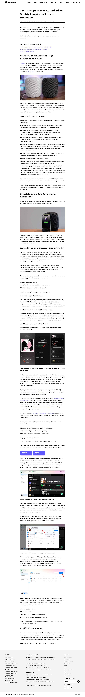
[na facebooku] (68, 687)
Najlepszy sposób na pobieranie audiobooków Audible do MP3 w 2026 (40, 660)
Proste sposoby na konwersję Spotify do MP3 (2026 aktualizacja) (40, 657)
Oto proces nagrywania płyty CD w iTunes (35, 663)
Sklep (51, 2)
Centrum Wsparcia (68, 657)
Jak (56, 2)
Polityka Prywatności (68, 674)
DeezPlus (7, 669)
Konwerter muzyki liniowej (11, 673)
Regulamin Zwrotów (68, 676)
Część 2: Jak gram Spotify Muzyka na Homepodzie (34, 49)
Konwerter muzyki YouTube (11, 663)
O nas (65, 668)
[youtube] (71, 687)
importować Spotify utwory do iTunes (38, 392)
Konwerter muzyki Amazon (11, 667)
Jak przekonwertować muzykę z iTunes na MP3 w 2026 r (38, 670)
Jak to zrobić (66, 659)
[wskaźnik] (10, 2)
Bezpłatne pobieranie (24, 453)
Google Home (31, 71)
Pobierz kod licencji (68, 661)
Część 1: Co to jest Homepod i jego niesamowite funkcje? (36, 47)
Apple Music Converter (10, 659)
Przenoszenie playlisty (10, 678)
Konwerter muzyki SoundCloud (9, 676)
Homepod (22, 63)
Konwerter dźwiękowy (10, 665)
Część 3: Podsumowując (27, 51)
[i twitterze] (65, 687)
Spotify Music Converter (10, 661)
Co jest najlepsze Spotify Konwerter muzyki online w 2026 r (39, 675)
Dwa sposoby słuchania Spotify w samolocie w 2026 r (38, 679)
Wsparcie (61, 2)
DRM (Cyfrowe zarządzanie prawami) (41, 407)
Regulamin (66, 672)
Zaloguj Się (68, 2)
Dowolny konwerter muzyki (11, 682)
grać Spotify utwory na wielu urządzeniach (43, 413)
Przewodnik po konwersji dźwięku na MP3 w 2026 (37, 667)
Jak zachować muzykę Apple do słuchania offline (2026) (38, 685)
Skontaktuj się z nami (68, 670)
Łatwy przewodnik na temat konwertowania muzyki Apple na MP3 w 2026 (40, 682)
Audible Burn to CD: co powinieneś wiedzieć (36, 677)
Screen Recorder (9, 680)
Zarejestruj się (76, 2)
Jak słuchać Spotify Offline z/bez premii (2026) (36, 665)
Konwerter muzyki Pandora (11, 671)
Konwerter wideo (9, 657)
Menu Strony (67, 663)
